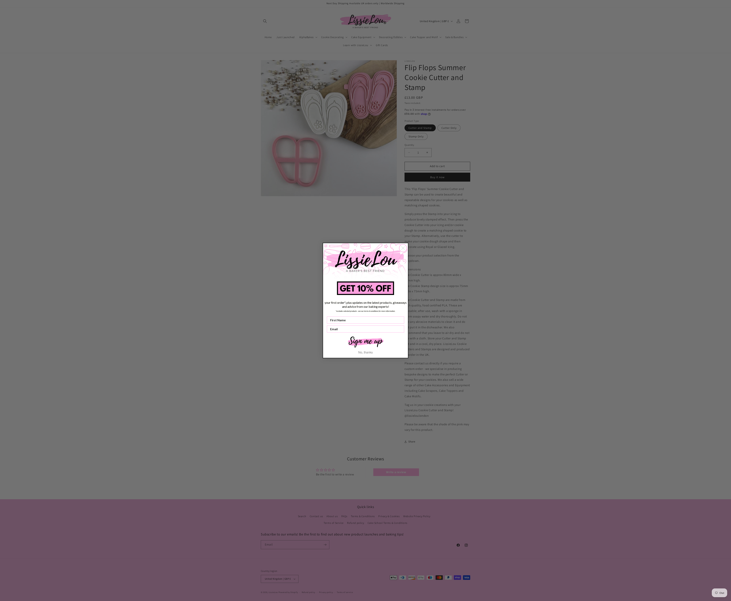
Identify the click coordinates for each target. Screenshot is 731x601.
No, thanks (365, 352)
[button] (365, 341)
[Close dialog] (403, 248)
